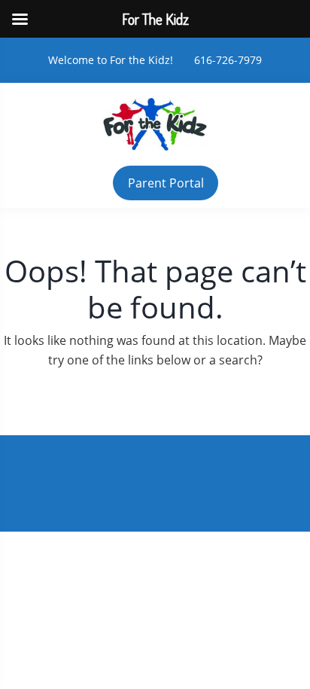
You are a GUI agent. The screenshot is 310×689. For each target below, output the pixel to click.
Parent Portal (166, 183)
